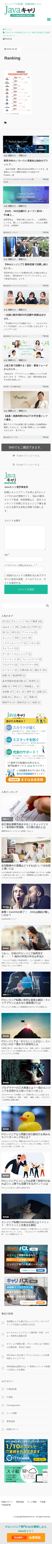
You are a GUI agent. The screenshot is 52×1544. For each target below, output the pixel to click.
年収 (17, 686)
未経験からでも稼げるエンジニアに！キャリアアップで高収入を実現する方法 (28, 1323)
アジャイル (29, 632)
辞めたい (20, 697)
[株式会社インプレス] (26, 210)
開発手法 (8, 702)
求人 (20, 691)
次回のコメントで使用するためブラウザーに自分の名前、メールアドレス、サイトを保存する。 (25, 579)
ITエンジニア (19, 621)
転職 (7, 697)
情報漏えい (31, 686)
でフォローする (27, 455)
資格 (41, 691)
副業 (6, 675)
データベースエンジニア (16, 654)
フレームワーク (31, 659)
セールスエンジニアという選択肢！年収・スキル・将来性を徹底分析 (28, 1334)
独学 (31, 691)
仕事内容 (26, 670)
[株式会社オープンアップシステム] (26, 262)
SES (15, 632)
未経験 (8, 691)
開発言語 (23, 702)
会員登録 (27, 1537)
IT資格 (10, 1397)
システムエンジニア (14, 643)
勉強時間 (19, 675)
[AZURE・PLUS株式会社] (26, 364)
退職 (33, 697)
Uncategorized (13, 1405)
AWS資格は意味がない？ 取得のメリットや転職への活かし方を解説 (28, 1368)
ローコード (9, 670)
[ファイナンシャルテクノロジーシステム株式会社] (26, 160)
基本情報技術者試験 (14, 681)
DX (5, 621)
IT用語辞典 (12, 1389)
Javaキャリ (10, 627)
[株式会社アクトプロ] (26, 415)
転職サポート (13, 1429)
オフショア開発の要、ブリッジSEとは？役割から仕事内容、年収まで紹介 (28, 1345)
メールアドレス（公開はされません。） (20, 565)
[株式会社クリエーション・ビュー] (26, 314)
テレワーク (10, 648)
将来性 (34, 681)
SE (5, 632)
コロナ (26, 638)
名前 (6, 555)
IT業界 (36, 621)
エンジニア (10, 638)
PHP (36, 627)
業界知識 (11, 1421)
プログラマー (29, 664)
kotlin (25, 627)
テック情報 (12, 1413)
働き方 (40, 670)
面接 (36, 702)
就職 (6, 686)
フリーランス (10, 659)
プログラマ (9, 664)
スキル (34, 643)
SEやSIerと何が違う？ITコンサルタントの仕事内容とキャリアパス (28, 1356)
